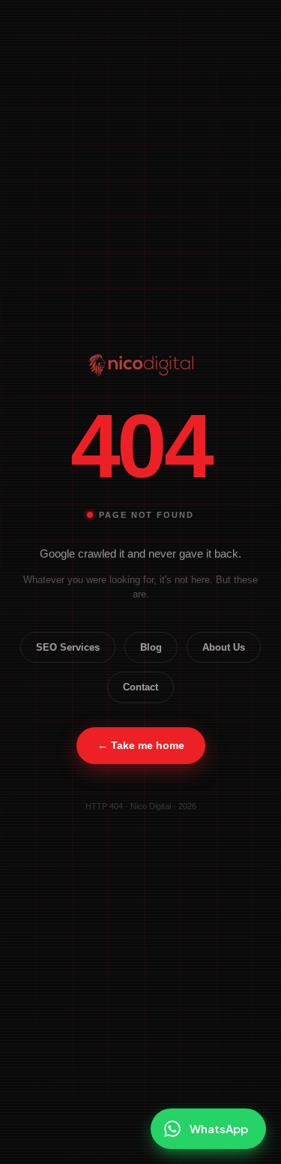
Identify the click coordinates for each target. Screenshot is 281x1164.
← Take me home (140, 745)
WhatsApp (219, 1128)
